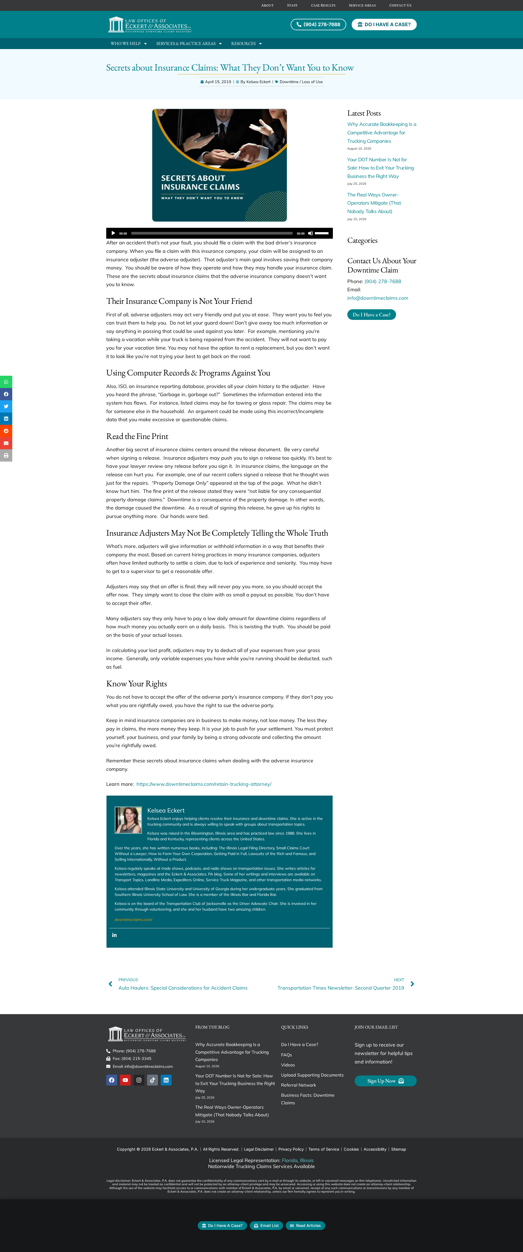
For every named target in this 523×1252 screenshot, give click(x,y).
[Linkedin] (114, 935)
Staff (292, 5)
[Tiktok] (152, 1080)
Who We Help (126, 43)
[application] (219, 233)
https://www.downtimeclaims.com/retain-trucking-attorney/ (203, 784)
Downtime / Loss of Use (301, 81)
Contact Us (400, 5)
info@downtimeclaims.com (377, 298)
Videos (288, 1065)
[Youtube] (125, 1080)
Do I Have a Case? (299, 1044)
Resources (243, 43)
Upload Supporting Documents (312, 1075)
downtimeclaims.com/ (133, 919)
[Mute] (310, 233)
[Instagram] (138, 1080)
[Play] (113, 233)
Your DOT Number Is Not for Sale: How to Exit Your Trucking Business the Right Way (380, 167)
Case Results (323, 5)
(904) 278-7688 (382, 281)
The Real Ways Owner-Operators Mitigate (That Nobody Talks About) (374, 203)
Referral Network (298, 1085)
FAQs (286, 1054)
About (267, 5)
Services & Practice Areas (185, 43)
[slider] (322, 233)
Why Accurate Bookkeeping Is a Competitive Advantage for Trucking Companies (381, 132)
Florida (289, 1160)
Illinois (307, 1160)
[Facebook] (111, 1080)
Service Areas (362, 5)
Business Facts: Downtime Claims (308, 1098)
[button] (6, 382)
